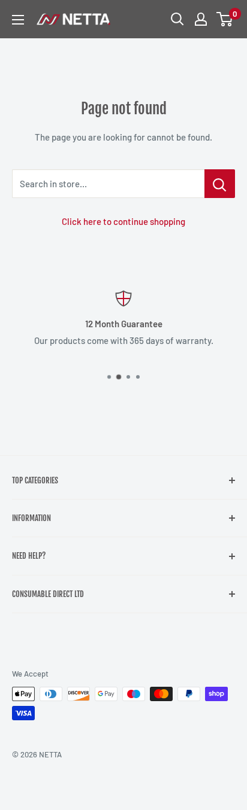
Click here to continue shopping (123, 221)
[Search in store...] (219, 183)
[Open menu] (18, 20)
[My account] (201, 19)
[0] (225, 19)
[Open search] (177, 19)
